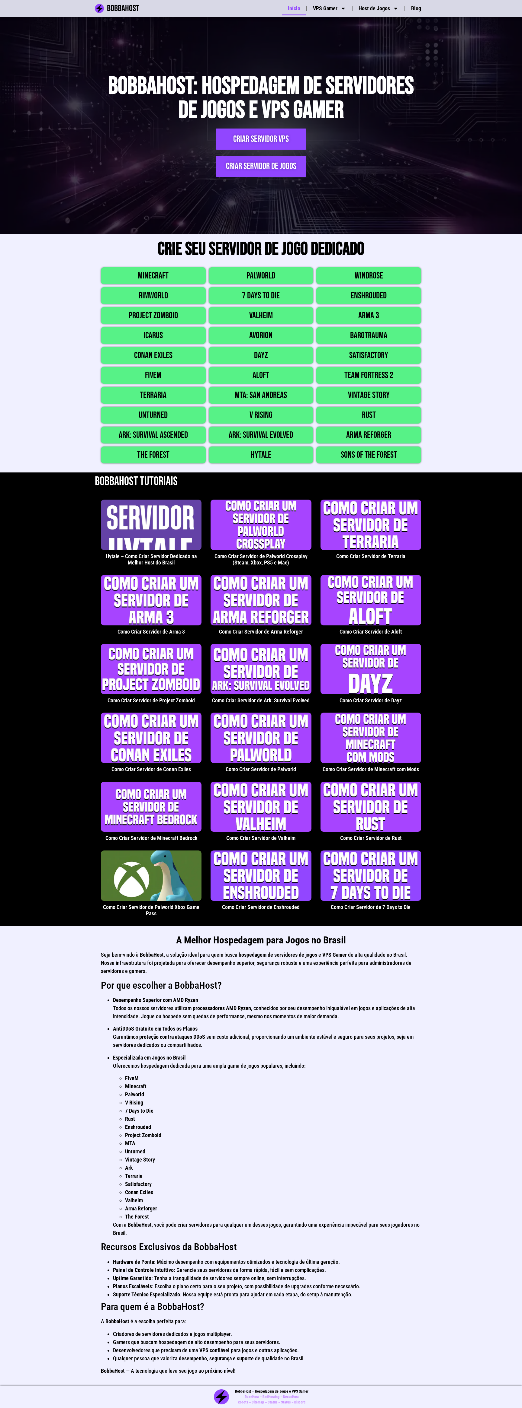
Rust (369, 415)
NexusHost (291, 1397)
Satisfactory (368, 355)
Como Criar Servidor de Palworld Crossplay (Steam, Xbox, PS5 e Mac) (261, 559)
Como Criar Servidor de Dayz (371, 700)
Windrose (369, 275)
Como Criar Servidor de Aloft (371, 631)
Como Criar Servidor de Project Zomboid (151, 700)
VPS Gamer (325, 8)
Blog (416, 8)
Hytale (261, 455)
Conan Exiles (153, 355)
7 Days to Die (261, 295)
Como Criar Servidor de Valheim (260, 838)
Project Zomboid (153, 315)
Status (272, 1402)
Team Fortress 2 (368, 375)
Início (294, 8)
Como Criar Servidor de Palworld (261, 769)
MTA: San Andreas (261, 395)
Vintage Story (369, 395)
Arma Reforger (368, 435)
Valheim (261, 315)
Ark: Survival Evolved (261, 435)
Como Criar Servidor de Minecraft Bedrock (151, 838)
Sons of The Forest (369, 455)
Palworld (260, 275)
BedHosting (271, 1397)
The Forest (153, 455)
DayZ (261, 355)
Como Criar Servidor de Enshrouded (261, 907)
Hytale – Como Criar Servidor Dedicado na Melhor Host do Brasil (151, 559)
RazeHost (252, 1397)
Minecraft (153, 275)
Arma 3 (368, 315)
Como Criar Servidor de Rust (370, 838)
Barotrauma (368, 335)
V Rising (261, 415)
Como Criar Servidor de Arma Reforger (261, 631)
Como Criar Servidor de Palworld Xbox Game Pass (151, 910)
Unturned (153, 415)
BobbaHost (123, 8)
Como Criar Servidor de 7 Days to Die (371, 907)
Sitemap (258, 1402)
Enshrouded (369, 295)
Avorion (260, 335)
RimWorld (153, 295)
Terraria (153, 395)
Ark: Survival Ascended (153, 435)
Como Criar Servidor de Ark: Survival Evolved (261, 700)
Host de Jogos (374, 8)
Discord (299, 1402)
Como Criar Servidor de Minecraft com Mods (371, 769)
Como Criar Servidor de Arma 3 (151, 631)
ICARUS (153, 335)
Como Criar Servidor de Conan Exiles (151, 769)
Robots (243, 1402)
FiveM (153, 375)
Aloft (261, 375)
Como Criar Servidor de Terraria (370, 556)
